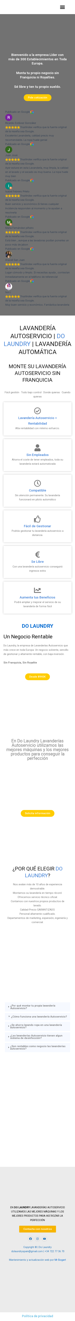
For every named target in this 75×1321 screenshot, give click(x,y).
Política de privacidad (37, 1316)
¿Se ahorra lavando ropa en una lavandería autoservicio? (36, 1026)
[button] (62, 7)
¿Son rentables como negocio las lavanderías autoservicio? (37, 1047)
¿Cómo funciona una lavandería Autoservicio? (39, 1016)
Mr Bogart (60, 1259)
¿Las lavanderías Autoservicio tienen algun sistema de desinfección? (36, 1036)
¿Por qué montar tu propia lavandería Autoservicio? (32, 1006)
